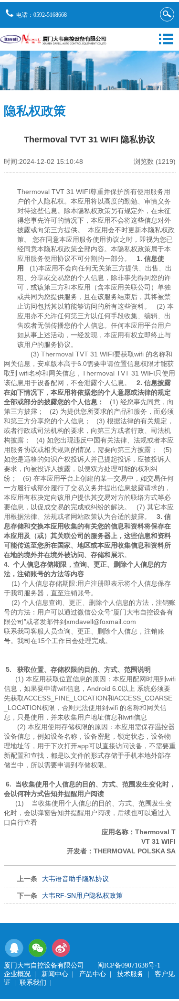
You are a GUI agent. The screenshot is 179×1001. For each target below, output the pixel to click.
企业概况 (17, 974)
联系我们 (33, 982)
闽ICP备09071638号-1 (128, 965)
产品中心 (92, 974)
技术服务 (130, 974)
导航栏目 (166, 39)
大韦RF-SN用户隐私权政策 (82, 895)
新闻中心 (55, 974)
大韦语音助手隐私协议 (75, 879)
